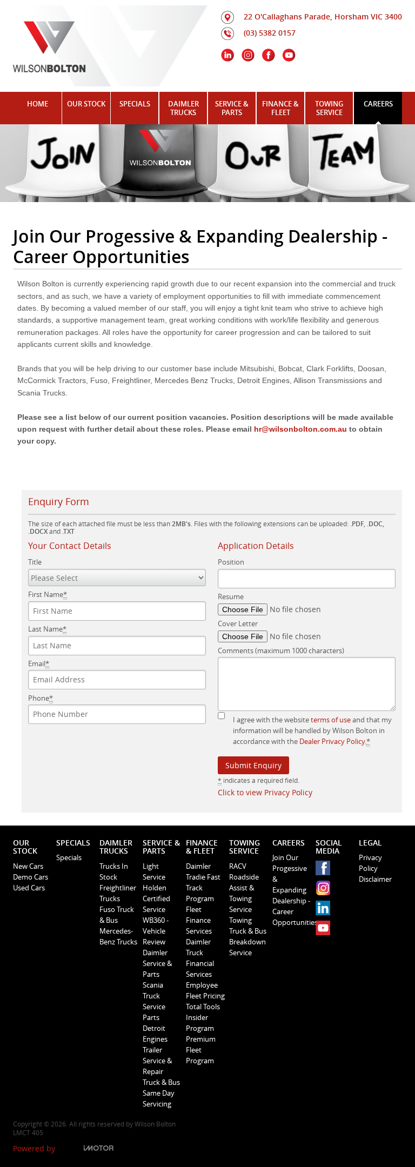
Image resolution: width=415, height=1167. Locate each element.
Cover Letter (238, 623)
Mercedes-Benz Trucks (118, 936)
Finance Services (199, 925)
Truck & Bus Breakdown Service (247, 941)
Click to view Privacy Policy (265, 792)
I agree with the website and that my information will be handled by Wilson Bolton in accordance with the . (312, 730)
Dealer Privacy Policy (332, 741)
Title (35, 562)
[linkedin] (326, 911)
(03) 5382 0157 (270, 33)
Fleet (194, 909)
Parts (151, 1017)
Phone (40, 698)
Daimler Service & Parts (157, 963)
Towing (240, 920)
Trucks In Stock (113, 871)
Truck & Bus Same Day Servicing (161, 1093)
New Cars (28, 866)
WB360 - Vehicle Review (156, 931)
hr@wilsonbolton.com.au (300, 429)
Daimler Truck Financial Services (200, 958)
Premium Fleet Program (201, 1049)
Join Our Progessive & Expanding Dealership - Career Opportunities (291, 890)
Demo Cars (30, 877)
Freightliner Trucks (117, 893)
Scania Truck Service (154, 995)
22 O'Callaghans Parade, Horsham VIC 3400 (323, 16)
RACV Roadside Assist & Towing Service (244, 887)
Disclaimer (375, 879)
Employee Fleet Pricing (205, 990)
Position (231, 562)
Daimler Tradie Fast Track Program (203, 882)
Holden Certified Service (156, 898)
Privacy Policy (370, 863)
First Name (47, 594)
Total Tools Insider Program (203, 1017)
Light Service (154, 871)
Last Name (47, 629)
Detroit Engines (155, 1033)
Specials (69, 857)
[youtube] (326, 931)
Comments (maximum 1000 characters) (281, 650)
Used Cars (29, 888)
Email (38, 663)
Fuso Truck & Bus (116, 914)
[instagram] (326, 891)
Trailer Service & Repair (157, 1060)
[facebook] (326, 871)
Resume (231, 596)
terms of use (331, 720)
